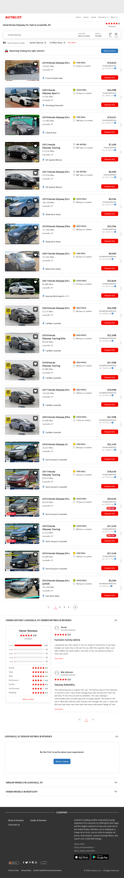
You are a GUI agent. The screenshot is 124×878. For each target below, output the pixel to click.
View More (58, 658)
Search (86, 17)
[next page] (75, 607)
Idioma (14, 863)
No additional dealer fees (107, 256)
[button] (110, 35)
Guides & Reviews (38, 820)
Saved (93, 17)
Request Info (110, 77)
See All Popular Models (84, 847)
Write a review (28, 699)
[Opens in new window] (81, 857)
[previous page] (49, 607)
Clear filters (72, 42)
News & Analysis (16, 820)
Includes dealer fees (109, 66)
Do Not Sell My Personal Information (48, 870)
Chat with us (14, 824)
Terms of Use (13, 870)
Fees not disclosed (110, 147)
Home (78, 17)
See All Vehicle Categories (85, 851)
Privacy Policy (26, 870)
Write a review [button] (62, 761)
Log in (44, 863)
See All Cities (79, 844)
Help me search (110, 51)
